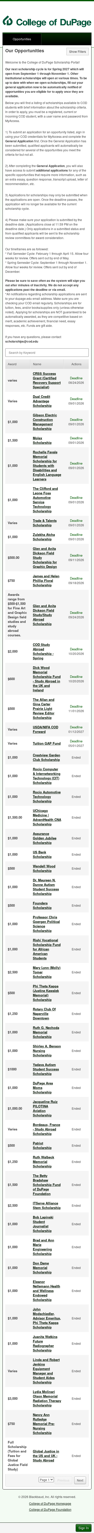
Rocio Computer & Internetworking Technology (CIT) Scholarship (46, 776)
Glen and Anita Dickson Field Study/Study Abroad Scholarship (44, 614)
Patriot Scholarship (42, 1145)
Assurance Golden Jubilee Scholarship (44, 838)
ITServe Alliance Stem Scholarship (47, 1205)
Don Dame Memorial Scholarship (42, 1267)
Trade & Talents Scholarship (45, 522)
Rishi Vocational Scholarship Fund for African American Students (47, 949)
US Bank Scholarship (42, 854)
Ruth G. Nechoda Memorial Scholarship (46, 1032)
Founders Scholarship (42, 905)
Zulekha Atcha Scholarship (44, 536)
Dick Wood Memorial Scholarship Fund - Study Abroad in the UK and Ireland (47, 678)
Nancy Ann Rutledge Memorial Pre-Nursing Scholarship (44, 1423)
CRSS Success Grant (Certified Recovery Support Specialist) (47, 380)
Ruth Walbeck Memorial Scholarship (43, 1161)
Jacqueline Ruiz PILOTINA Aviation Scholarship (45, 1108)
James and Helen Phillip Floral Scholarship (46, 580)
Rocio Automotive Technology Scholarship (47, 796)
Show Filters (77, 51)
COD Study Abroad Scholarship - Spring (43, 651)
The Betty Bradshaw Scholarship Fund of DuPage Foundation (47, 1184)
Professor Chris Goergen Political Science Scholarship (46, 924)
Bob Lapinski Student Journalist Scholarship (43, 1224)
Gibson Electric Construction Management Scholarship (45, 422)
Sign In (83, 1527)
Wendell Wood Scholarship (44, 868)
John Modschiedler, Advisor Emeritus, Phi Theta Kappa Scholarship (47, 1318)
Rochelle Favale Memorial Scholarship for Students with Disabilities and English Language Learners (47, 465)
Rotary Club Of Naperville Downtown (44, 1013)
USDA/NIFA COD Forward (45, 729)
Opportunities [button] (22, 39)
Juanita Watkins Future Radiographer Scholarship (45, 1343)
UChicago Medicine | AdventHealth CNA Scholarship (47, 817)
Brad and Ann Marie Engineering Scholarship (43, 1247)
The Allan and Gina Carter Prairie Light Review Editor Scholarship (43, 708)
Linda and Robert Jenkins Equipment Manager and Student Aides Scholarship (46, 1370)
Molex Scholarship (42, 440)
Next (80, 1480)
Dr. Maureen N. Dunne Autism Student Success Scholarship (46, 887)
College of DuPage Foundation (50, 1509)
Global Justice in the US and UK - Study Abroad (46, 1455)
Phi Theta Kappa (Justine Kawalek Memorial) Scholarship (46, 993)
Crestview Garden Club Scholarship (46, 757)
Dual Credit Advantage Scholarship (42, 401)
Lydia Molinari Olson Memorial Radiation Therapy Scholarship (47, 1398)
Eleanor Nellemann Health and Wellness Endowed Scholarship (46, 1290)
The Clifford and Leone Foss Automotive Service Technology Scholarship (45, 499)
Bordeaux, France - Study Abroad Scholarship (46, 1129)
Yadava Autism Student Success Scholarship (46, 1069)
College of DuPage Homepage (50, 1503)
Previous (63, 1480)
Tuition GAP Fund (47, 743)
